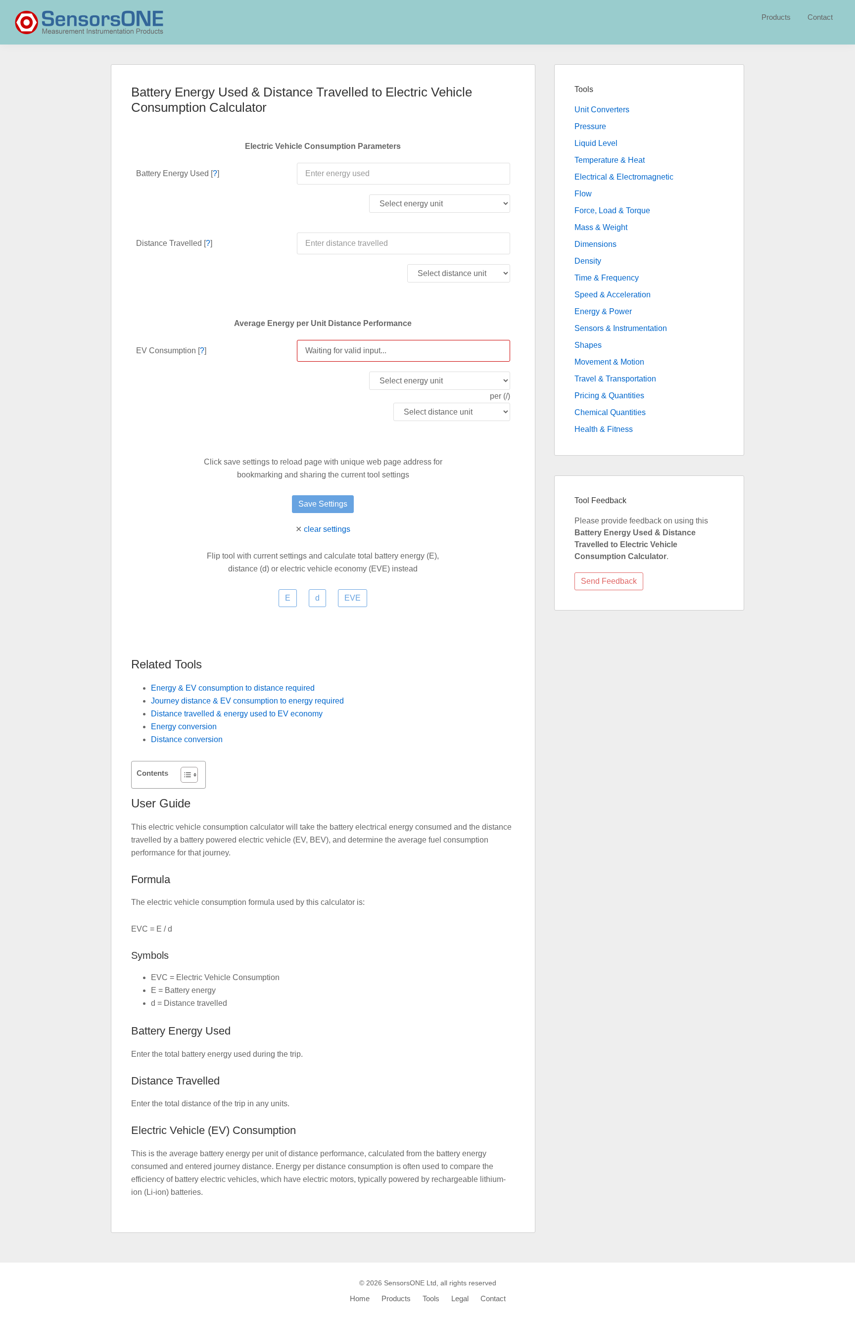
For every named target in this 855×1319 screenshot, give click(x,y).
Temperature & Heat (609, 160)
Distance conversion (187, 739)
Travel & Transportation (615, 379)
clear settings (327, 529)
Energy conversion (184, 726)
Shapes (588, 345)
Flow (583, 193)
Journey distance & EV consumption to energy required (247, 701)
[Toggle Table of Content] (184, 774)
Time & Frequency (606, 278)
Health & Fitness (603, 429)
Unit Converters (601, 109)
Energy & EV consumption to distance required (233, 688)
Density (587, 261)
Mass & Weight (600, 227)
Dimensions (595, 244)
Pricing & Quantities (609, 395)
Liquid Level (596, 143)
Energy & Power (603, 311)
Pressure (590, 126)
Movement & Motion (609, 362)
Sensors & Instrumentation (620, 328)
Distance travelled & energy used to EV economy (237, 713)
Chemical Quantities (610, 412)
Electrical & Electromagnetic (623, 177)
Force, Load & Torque (612, 210)
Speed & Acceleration (612, 294)
